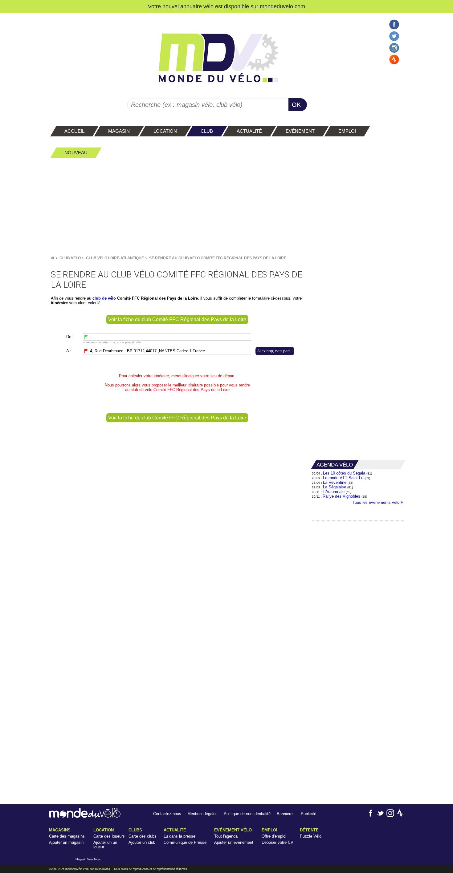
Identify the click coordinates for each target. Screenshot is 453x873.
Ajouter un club (142, 842)
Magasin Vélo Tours (88, 859)
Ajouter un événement (233, 842)
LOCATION (103, 830)
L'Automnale (334, 491)
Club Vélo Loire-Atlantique (115, 258)
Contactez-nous (167, 813)
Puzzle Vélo (310, 836)
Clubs (135, 830)
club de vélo (141, 389)
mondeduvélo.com (77, 869)
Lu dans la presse (179, 836)
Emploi (269, 830)
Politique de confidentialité (247, 813)
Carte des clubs (143, 836)
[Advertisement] (226, 207)
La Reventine (335, 482)
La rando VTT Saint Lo (343, 477)
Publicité (308, 813)
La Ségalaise (334, 487)
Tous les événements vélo (377, 502)
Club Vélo (70, 258)
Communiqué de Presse (185, 842)
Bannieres (286, 813)
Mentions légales (202, 813)
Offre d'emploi (274, 836)
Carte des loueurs (109, 836)
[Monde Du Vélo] (52, 258)
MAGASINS (60, 830)
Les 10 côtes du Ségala (344, 473)
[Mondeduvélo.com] (85, 816)
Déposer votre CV (277, 842)
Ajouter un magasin (66, 842)
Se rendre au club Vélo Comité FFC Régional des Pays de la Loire (217, 258)
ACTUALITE (175, 830)
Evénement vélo (233, 830)
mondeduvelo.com (282, 6)
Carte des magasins (67, 836)
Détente (309, 830)
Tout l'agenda (226, 836)
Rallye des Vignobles (341, 496)
